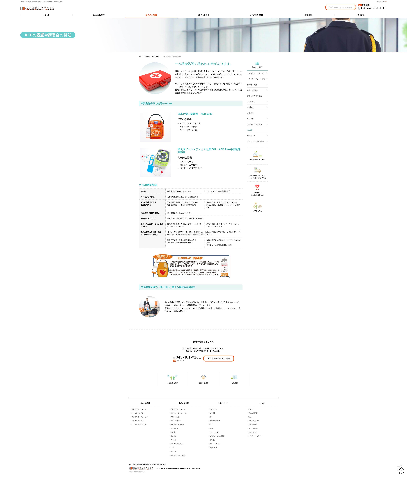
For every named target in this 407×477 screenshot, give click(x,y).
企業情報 (308, 15)
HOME (46, 15)
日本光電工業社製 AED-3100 (195, 113)
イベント (250, 119)
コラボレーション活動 (216, 436)
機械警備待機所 (214, 421)
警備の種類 (251, 136)
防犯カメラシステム (254, 124)
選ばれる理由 (203, 15)
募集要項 (212, 440)
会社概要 (234, 383)
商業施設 (250, 113)
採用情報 (360, 15)
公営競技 (250, 107)
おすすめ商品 (257, 211)
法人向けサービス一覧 (255, 73)
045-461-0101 (373, 8)
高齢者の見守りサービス (140, 417)
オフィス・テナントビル (256, 79)
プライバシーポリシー (255, 436)
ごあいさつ (213, 409)
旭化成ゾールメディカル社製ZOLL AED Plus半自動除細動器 (209, 150)
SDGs (211, 428)
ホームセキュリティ (138, 413)
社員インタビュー (215, 444)
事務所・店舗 (252, 85)
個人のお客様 (99, 15)
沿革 (210, 417)
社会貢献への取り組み (257, 159)
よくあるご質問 (256, 15)
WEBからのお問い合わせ (343, 7)
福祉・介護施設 (253, 90)
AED (172, 447)
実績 (249, 417)
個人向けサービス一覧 (139, 409)
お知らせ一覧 (252, 424)
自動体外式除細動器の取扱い (257, 194)
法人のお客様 (151, 15)
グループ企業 (213, 432)
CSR (211, 424)
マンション (251, 102)
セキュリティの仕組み (255, 141)
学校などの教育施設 (254, 96)
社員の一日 (213, 447)
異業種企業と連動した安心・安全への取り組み (257, 177)
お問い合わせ (252, 432)
